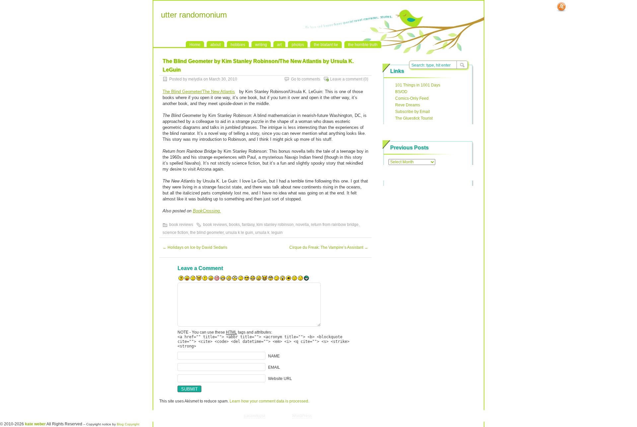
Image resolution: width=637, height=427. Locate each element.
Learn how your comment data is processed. (269, 401)
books (234, 224)
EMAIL (274, 367)
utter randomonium (194, 14)
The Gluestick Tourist (414, 118)
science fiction (175, 232)
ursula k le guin (239, 232)
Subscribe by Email (412, 111)
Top (424, 415)
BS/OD (401, 91)
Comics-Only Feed (412, 98)
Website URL (280, 378)
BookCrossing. (207, 210)
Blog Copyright (128, 424)
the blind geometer (207, 232)
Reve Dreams (407, 105)
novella (302, 224)
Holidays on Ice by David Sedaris (195, 247)
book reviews (181, 224)
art (279, 44)
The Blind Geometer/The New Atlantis (199, 91)
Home (194, 44)
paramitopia (254, 415)
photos (298, 44)
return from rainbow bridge (335, 224)
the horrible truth (363, 44)
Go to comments (305, 79)
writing (261, 44)
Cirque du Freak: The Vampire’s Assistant (328, 247)
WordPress (302, 415)
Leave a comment (346, 79)
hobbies (238, 44)
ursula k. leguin (269, 232)
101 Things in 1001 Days (417, 85)
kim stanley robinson (275, 224)
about (215, 44)
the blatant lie (326, 44)
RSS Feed (561, 7)
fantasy (248, 224)
